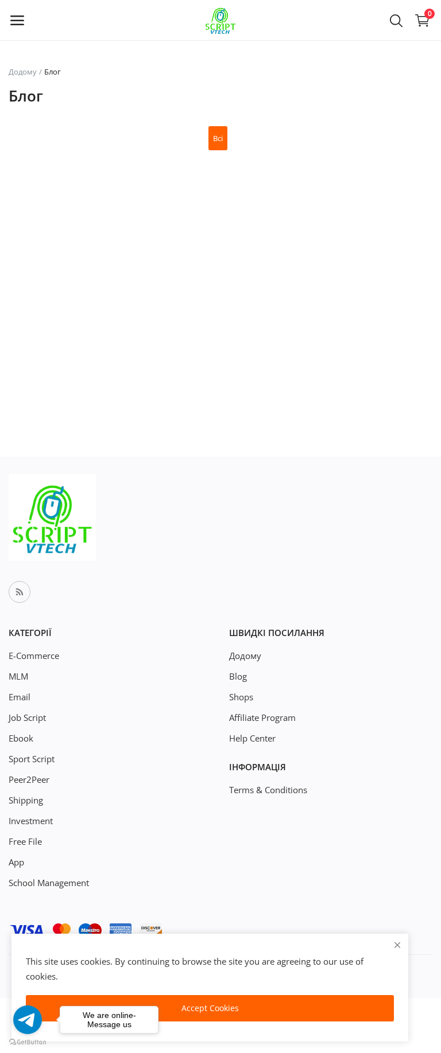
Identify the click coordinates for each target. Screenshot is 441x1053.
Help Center (252, 738)
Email (19, 697)
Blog (238, 676)
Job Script (27, 717)
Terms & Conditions (268, 789)
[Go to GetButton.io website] (27, 1041)
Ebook (21, 738)
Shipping (26, 800)
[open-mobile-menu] (17, 20)
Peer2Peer (29, 779)
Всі (218, 138)
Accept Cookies (210, 1008)
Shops (241, 697)
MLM (18, 676)
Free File (25, 841)
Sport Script (32, 759)
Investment (31, 820)
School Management (49, 882)
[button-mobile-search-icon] (396, 20)
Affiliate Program (262, 717)
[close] (397, 944)
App (16, 862)
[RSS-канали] (19, 592)
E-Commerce (34, 655)
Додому (23, 72)
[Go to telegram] (27, 1019)
